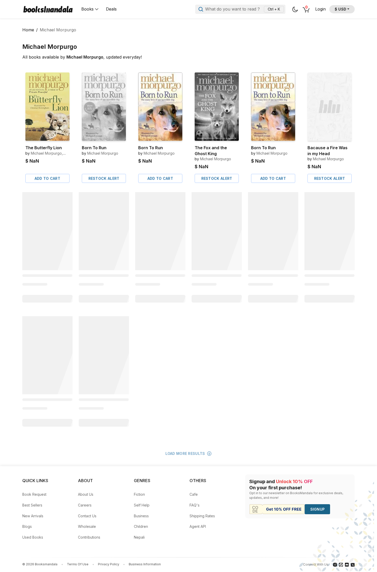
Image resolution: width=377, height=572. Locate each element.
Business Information (145, 564)
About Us (85, 494)
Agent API (198, 526)
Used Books (32, 537)
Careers (85, 505)
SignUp (317, 509)
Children (141, 526)
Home (28, 29)
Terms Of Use (77, 564)
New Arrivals (32, 516)
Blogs (27, 526)
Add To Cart (47, 178)
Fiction (139, 494)
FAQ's (195, 505)
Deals (111, 9)
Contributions (89, 537)
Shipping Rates (202, 516)
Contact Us (87, 516)
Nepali (139, 537)
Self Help (142, 505)
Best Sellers (32, 505)
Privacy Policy (108, 564)
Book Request (34, 494)
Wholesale (87, 526)
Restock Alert (104, 178)
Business (141, 516)
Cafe (194, 494)
